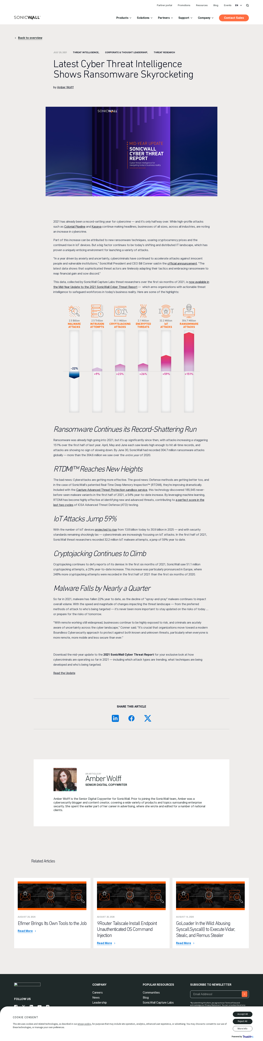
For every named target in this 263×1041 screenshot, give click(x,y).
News (96, 997)
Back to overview (30, 38)
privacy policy (84, 1023)
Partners (164, 18)
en (236, 5)
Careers (97, 992)
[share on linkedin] (115, 718)
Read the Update (64, 673)
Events (228, 5)
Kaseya (96, 226)
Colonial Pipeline (74, 226)
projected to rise (106, 529)
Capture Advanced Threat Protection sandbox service (111, 490)
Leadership (99, 1002)
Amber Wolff (65, 87)
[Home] (27, 18)
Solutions (143, 18)
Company (204, 18)
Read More (25, 931)
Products (122, 18)
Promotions (184, 5)
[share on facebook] (131, 718)
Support (183, 18)
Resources (202, 5)
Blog (215, 5)
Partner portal (164, 5)
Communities (151, 992)
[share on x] (147, 718)
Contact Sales (234, 18)
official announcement (182, 263)
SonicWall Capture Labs (158, 1002)
